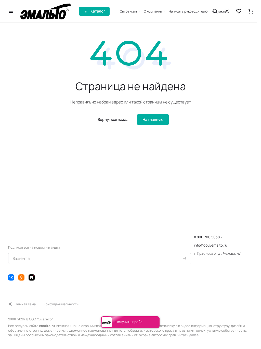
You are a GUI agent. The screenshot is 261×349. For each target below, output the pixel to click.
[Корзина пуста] (251, 11)
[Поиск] (215, 11)
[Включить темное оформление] (227, 11)
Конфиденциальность (61, 304)
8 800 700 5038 (207, 237)
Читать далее (188, 335)
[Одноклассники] (21, 277)
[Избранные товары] (239, 11)
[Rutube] (32, 277)
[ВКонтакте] (11, 277)
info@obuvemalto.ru (210, 245)
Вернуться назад (113, 119)
